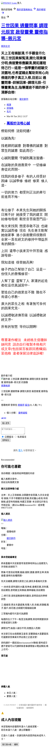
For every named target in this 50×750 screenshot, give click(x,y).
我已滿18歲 (6, 744)
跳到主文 (5, 46)
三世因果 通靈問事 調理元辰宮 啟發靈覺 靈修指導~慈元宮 (24, 32)
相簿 (9, 105)
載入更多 (5, 423)
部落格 (10, 108)
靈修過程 (22, 413)
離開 (16, 744)
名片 (9, 111)
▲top (3, 418)
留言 (27, 405)
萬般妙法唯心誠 (18, 123)
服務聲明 (30, 708)
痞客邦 (21, 405)
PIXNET (13, 705)
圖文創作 (23, 99)
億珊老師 (5, 386)
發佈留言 (5, 440)
